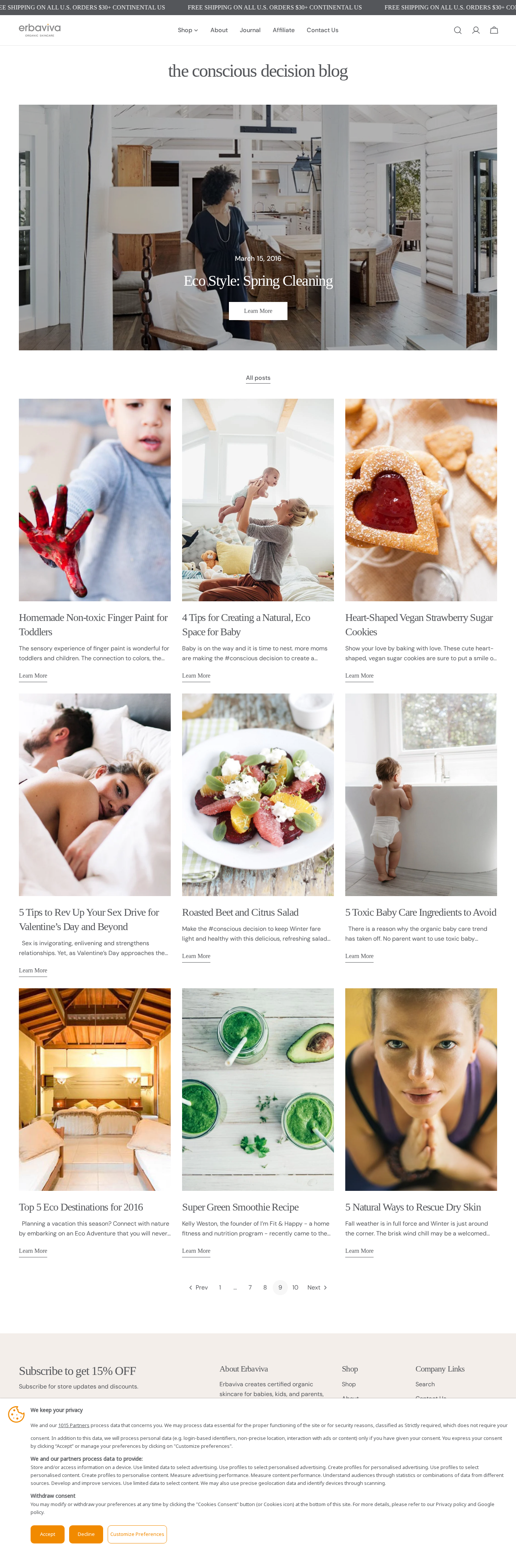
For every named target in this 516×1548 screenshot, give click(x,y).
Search (425, 1384)
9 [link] (280, 1287)
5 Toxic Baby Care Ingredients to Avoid (420, 912)
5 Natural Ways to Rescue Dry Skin (413, 1207)
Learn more (258, 311)
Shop (349, 1384)
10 (295, 1287)
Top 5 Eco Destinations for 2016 (81, 1207)
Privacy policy (451, 1504)
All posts (258, 378)
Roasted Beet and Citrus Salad (240, 912)
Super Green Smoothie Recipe (240, 1207)
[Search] (457, 30)
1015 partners (74, 1425)
